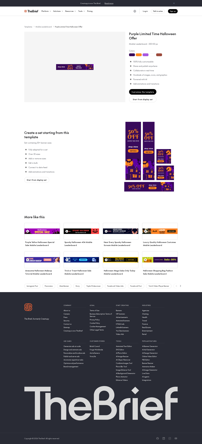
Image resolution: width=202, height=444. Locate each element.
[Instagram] (170, 438)
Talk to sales (158, 11)
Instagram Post (32, 286)
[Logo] (28, 307)
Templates (28, 27)
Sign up (173, 11)
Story (78, 286)
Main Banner (64, 286)
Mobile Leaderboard (44, 27)
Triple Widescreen (93, 286)
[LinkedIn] (164, 438)
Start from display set (143, 99)
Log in (145, 11)
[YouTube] (176, 438)
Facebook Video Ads (115, 286)
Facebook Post (136, 286)
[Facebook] (157, 438)
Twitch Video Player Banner (159, 286)
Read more (109, 3)
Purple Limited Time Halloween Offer (68, 27)
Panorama (49, 286)
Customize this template (143, 92)
